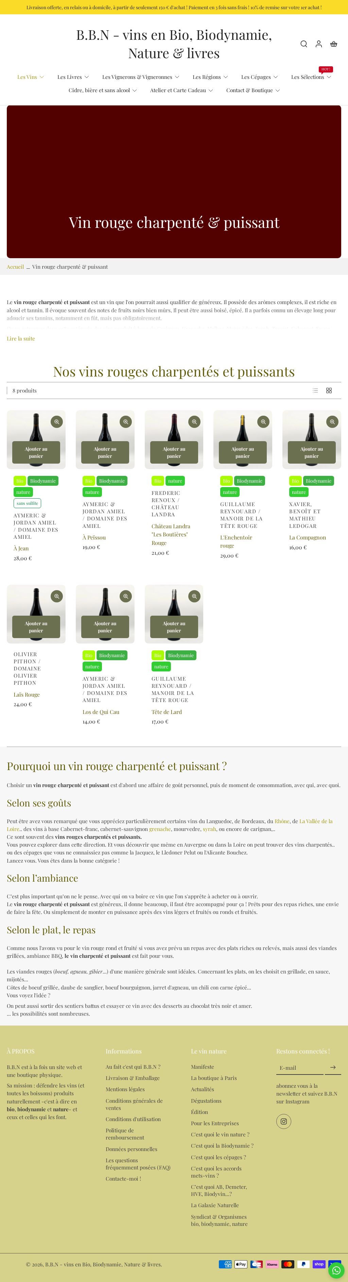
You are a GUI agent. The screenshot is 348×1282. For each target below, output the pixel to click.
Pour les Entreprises (215, 1123)
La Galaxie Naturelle (215, 1205)
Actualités (202, 1089)
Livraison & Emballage (133, 1077)
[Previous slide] (12, 439)
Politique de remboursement (125, 1134)
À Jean (21, 548)
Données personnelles (131, 1148)
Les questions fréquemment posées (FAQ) (138, 1163)
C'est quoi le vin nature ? (220, 1134)
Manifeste (202, 1066)
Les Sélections (307, 76)
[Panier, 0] (333, 43)
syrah (209, 828)
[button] (46, 1051)
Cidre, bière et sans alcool (99, 90)
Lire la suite (21, 338)
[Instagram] (283, 1121)
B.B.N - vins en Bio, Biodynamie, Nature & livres (103, 1264)
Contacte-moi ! (123, 1178)
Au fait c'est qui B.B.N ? (133, 1066)
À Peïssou (94, 537)
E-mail (288, 1067)
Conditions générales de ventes (134, 1104)
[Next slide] (60, 439)
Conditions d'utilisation (133, 1118)
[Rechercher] (303, 43)
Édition (199, 1111)
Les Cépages (256, 76)
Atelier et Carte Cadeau (178, 90)
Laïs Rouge (27, 694)
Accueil (15, 266)
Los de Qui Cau (101, 711)
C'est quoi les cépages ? (218, 1157)
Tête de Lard (167, 711)
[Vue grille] (329, 390)
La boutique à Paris (214, 1077)
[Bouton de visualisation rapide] (57, 422)
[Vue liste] (315, 390)
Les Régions (207, 76)
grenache (160, 828)
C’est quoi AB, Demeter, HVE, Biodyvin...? (219, 1190)
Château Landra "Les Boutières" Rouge (171, 534)
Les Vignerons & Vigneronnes (137, 76)
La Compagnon (307, 537)
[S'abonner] (333, 1067)
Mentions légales (125, 1089)
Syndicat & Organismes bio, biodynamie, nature (219, 1220)
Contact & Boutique (249, 90)
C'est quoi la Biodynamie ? (222, 1145)
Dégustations (206, 1100)
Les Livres (69, 76)
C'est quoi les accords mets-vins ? (216, 1172)
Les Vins (27, 76)
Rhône (282, 821)
